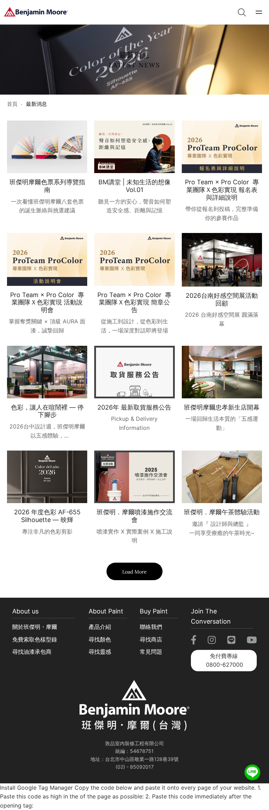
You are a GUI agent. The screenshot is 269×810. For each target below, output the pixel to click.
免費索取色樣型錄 (34, 639)
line (252, 769)
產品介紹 (100, 626)
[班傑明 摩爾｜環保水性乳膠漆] (36, 12)
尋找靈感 (100, 651)
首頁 (12, 104)
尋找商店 (151, 639)
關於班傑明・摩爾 (34, 626)
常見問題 (151, 651)
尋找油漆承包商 (31, 651)
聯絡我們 (151, 626)
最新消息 (36, 104)
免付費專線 (224, 660)
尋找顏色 (100, 639)
